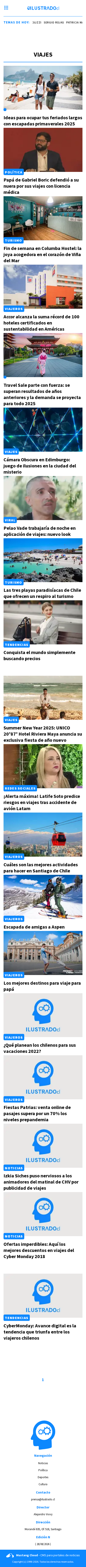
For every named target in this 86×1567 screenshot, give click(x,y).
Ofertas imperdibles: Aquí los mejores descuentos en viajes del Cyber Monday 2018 (39, 1250)
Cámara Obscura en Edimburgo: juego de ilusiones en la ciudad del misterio (40, 465)
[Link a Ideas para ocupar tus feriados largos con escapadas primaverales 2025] (43, 88)
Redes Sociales (20, 788)
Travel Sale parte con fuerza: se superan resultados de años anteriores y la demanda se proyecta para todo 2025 (42, 394)
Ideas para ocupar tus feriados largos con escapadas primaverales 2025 (43, 120)
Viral (10, 520)
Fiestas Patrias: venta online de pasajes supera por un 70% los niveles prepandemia (37, 1113)
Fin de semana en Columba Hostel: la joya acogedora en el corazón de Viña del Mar (43, 254)
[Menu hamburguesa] (6, 8)
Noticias (14, 1168)
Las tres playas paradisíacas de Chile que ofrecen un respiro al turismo (42, 593)
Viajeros (14, 309)
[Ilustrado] (43, 8)
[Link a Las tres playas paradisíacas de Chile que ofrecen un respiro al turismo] (43, 560)
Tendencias (16, 644)
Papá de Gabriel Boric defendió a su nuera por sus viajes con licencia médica (41, 186)
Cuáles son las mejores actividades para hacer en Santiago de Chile (41, 867)
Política (13, 172)
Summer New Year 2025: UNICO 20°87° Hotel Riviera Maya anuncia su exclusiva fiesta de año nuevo (43, 734)
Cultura (43, 1484)
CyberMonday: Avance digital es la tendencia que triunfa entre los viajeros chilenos (40, 1332)
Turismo (13, 240)
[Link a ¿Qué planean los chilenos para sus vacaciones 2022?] (43, 1015)
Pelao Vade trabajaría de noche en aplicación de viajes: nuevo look (40, 531)
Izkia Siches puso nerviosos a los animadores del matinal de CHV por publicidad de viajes (41, 1182)
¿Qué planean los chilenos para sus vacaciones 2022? (40, 1048)
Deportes (43, 1477)
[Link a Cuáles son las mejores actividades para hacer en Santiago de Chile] (43, 835)
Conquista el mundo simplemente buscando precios (39, 655)
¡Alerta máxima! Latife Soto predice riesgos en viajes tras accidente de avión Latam (42, 802)
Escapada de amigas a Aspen (34, 927)
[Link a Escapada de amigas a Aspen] (43, 897)
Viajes (11, 451)
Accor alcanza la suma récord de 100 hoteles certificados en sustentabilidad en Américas (41, 323)
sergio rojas (45, 22)
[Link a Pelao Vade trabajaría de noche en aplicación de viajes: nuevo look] (43, 498)
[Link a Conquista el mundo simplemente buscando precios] (43, 622)
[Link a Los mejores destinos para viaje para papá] (43, 953)
